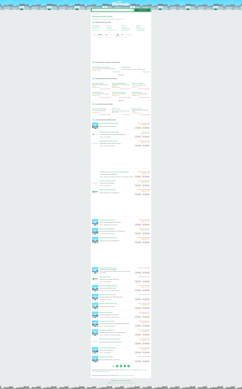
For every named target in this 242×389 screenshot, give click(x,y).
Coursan (95, 28)
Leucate (110, 28)
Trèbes (138, 27)
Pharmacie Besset (105, 277)
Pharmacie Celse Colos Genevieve (110, 339)
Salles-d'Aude (126, 30)
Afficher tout (121, 74)
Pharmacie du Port (137, 109)
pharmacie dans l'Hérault (104, 371)
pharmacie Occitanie (123, 375)
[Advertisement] (121, 50)
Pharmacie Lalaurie (137, 83)
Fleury (109, 25)
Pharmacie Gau (126, 67)
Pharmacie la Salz (137, 92)
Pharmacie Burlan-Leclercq (108, 303)
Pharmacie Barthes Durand (108, 238)
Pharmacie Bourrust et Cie (108, 295)
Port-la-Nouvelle (126, 28)
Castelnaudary (96, 27)
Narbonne (125, 27)
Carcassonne (96, 25)
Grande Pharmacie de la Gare (109, 141)
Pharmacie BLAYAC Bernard (108, 286)
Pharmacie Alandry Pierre (99, 109)
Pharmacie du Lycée (98, 83)
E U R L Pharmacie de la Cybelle (101, 67)
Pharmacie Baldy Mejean (119, 83)
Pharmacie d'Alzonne (106, 357)
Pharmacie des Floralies (119, 92)
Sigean (138, 25)
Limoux (124, 25)
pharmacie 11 (131, 375)
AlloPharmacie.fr (121, 4)
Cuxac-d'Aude (96, 30)
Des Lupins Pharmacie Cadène (109, 123)
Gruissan (110, 27)
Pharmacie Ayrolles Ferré (108, 220)
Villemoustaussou (141, 28)
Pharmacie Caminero (106, 312)
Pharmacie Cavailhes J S (107, 330)
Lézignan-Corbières (112, 30)
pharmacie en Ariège (130, 369)
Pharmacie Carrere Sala (107, 321)
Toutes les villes (140, 30)
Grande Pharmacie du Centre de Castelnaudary (114, 172)
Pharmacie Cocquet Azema (108, 348)
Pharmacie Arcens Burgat (107, 190)
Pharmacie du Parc (97, 92)
